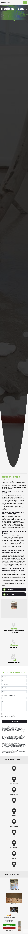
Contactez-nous (10, 594)
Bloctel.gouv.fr (11, 751)
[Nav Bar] (25, 2)
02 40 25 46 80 (13, 647)
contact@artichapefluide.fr (14, 662)
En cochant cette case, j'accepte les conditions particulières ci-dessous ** (13, 715)
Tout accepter (9, 925)
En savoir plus (9, 589)
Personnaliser (9, 930)
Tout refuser (9, 928)
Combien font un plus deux (8, 695)
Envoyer (16, 721)
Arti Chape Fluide (5, 2)
